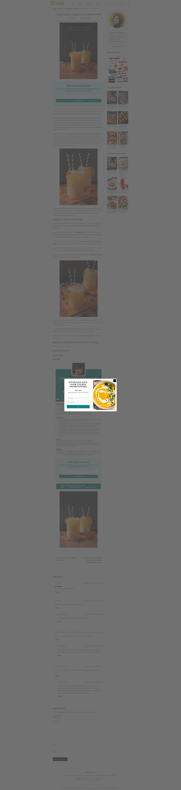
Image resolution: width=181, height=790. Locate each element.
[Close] (114, 380)
